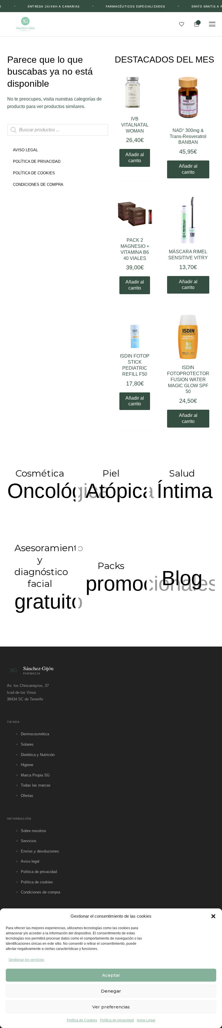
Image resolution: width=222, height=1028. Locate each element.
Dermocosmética (35, 734)
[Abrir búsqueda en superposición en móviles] (57, 130)
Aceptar (111, 975)
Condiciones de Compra (38, 184)
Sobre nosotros (33, 831)
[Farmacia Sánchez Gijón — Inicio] (25, 24)
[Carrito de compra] (196, 24)
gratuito (48, 601)
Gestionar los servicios (26, 960)
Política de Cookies (82, 1020)
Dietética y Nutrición (38, 755)
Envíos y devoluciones (40, 851)
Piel (110, 473)
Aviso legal (30, 861)
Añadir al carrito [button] (134, 157)
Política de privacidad (117, 1020)
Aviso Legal (146, 1020)
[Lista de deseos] (181, 24)
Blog (182, 578)
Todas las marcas (36, 785)
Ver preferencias (111, 1007)
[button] (213, 916)
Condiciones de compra (40, 892)
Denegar (111, 991)
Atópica (120, 490)
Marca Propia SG (35, 775)
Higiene (27, 765)
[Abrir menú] (212, 24)
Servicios (28, 841)
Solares (27, 744)
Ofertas (27, 795)
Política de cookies (37, 882)
